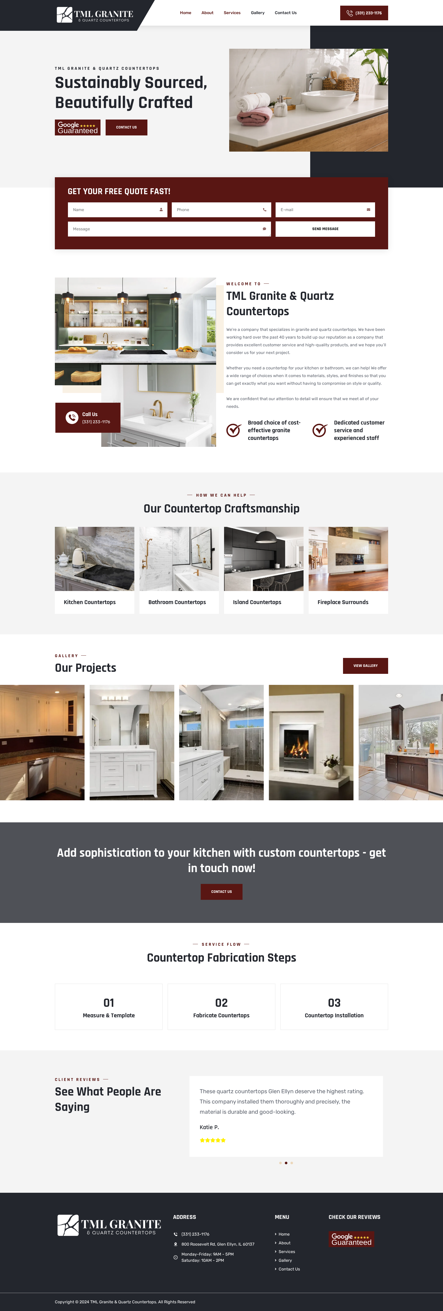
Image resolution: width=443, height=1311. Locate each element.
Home (185, 12)
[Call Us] (72, 417)
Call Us (90, 414)
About (208, 12)
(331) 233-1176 (369, 13)
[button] (280, 1163)
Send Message (325, 229)
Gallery (258, 12)
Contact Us (286, 12)
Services (232, 12)
